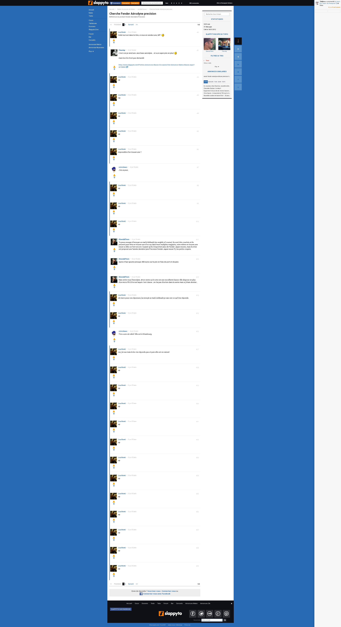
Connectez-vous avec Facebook (156, 594)
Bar (90, 37)
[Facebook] (192, 614)
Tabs (215, 81)
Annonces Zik (205, 603)
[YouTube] (209, 614)
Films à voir (187, 625)
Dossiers (92, 26)
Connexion (116, 3)
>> (137, 25)
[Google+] (218, 614)
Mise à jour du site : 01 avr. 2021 (157, 625)
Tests (91, 16)
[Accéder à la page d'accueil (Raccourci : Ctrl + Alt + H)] (99, 4)
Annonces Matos (95, 44)
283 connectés (194, 3)
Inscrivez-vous (154, 591)
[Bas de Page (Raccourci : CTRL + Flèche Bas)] (238, 86)
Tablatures (93, 23)
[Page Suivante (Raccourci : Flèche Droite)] (238, 48)
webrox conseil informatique (175, 625)
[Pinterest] (226, 614)
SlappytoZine (93, 30)
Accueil (91, 10)
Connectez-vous (169, 591)
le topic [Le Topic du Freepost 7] (330, 2)
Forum (91, 34)
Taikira (322, 1)
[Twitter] (201, 614)
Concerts (92, 40)
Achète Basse (142, 9)
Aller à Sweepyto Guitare (224, 3)
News (91, 13)
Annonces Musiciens (96, 47)
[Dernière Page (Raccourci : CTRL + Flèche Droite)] (238, 64)
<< (111, 25)
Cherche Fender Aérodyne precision (160, 9)
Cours (91, 20)
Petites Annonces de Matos (126, 9)
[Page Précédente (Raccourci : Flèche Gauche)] (238, 56)
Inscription (135, 3)
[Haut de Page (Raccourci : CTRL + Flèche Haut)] (238, 79)
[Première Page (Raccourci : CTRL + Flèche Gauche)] (238, 71)
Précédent (117, 25)
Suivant (131, 25)
